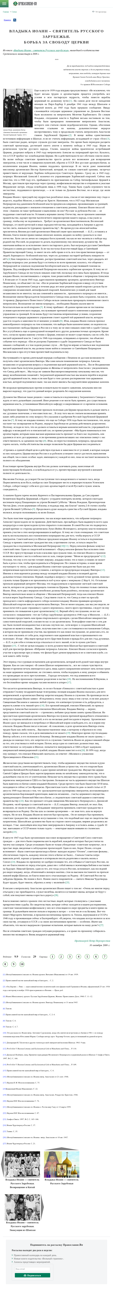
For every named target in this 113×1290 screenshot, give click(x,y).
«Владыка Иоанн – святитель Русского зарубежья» (41, 50)
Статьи (14, 12)
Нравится (7, 20)
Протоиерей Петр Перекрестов (92, 940)
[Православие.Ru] (25, 3)
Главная (6, 12)
